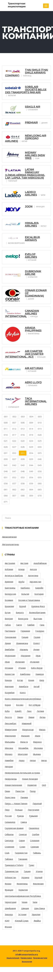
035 (40, 453)
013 (23, 428)
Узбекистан (10, 877)
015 (40, 428)
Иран (7, 661)
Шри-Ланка (39, 908)
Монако (8, 754)
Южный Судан (21, 920)
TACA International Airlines (36, 401)
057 (14, 483)
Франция (9, 890)
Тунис (31, 865)
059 (31, 483)
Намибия (9, 760)
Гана (42, 624)
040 (40, 459)
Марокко (37, 742)
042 (14, 465)
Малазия (25, 735)
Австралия (10, 563)
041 (6, 465)
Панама (24, 797)
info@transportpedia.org (26, 954)
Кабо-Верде (37, 668)
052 (14, 477)
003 (23, 416)
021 (6, 440)
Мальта (24, 742)
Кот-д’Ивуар (34, 705)
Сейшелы (9, 834)
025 (40, 440)
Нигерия (9, 766)
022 (14, 440)
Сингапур (9, 840)
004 (31, 416)
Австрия (24, 563)
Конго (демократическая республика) (23, 698)
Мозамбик (23, 748)
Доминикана (22, 643)
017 (14, 434)
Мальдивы (10, 742)
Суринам (35, 846)
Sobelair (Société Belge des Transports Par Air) (25, 89)
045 (40, 465)
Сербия (35, 834)
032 (14, 453)
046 (6, 471)
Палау (33, 791)
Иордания (25, 655)
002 (14, 416)
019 (31, 434)
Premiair (31, 122)
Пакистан (19, 791)
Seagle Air (32, 106)
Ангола (33, 569)
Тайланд (9, 859)
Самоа (24, 822)
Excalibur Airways (32, 239)
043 (23, 465)
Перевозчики (26, 958)
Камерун (40, 674)
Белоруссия (10, 594)
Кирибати (23, 686)
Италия (22, 668)
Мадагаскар (28, 729)
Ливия (31, 717)
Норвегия (31, 785)
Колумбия (9, 692)
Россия (8, 816)
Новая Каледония (13, 785)
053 (23, 477)
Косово (19, 705)
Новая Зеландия (30, 779)
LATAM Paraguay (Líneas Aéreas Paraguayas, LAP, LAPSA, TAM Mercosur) (25, 173)
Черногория (10, 902)
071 (6, 501)
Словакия (34, 840)
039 (31, 459)
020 (40, 434)
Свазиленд (34, 828)
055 (40, 477)
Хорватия (23, 890)
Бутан (7, 612)
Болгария (39, 594)
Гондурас (39, 631)
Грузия (37, 637)
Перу (7, 809)
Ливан (20, 717)
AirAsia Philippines (33, 329)
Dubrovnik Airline (33, 273)
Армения (9, 581)
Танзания (22, 859)
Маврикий (26, 723)
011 (6, 428)
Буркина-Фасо (38, 606)
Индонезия (10, 655)
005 (40, 416)
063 (23, 489)
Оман (7, 791)
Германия (25, 631)
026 (6, 446)
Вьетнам (37, 618)
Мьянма (37, 754)
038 (23, 459)
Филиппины (22, 883)
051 (6, 477)
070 (40, 495)
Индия (36, 649)
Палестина (10, 797)
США (7, 853)
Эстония (22, 914)
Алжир (21, 569)
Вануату (20, 612)
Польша (18, 809)
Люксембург (10, 723)
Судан (22, 846)
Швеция (25, 908)
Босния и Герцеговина (29, 600)
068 (23, 495)
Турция (27, 871)
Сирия (22, 840)
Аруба (21, 581)
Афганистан (35, 581)
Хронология (27, 961)
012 (14, 428)
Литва (42, 717)
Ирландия (20, 661)
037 (14, 459)
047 (14, 471)
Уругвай (38, 877)
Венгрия (9, 618)
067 (14, 495)
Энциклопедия (13, 958)
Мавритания (11, 729)
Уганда (39, 871)
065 (40, 489)
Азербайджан (40, 563)
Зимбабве (9, 649)
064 (31, 489)
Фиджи (8, 883)
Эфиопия (36, 914)
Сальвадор (10, 822)
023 (23, 440)
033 (23, 453)
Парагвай (37, 803)
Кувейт (18, 711)
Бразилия (9, 606)
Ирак (38, 655)
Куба (7, 711)
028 (23, 446)
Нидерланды (11, 779)
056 (6, 483)
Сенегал (23, 834)
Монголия (23, 754)
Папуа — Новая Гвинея (16, 803)
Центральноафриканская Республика (23, 896)
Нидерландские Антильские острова (22, 772)
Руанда (20, 816)
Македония (10, 735)
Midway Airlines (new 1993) (35, 155)
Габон (8, 624)
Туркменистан (11, 871)
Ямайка (37, 920)
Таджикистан (21, 853)
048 (23, 471)
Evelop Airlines (31, 256)
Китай (36, 686)
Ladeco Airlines (31, 193)
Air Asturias (34, 368)
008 (23, 422)
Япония (8, 926)
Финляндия (38, 883)
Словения (9, 846)
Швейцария (10, 908)
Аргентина (33, 575)
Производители (40, 958)
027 (14, 446)
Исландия (34, 661)
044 (31, 465)
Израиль (24, 649)
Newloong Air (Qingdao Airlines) (25, 138)
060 (40, 483)
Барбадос (25, 588)
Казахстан (10, 674)
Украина (25, 877)
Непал (33, 760)
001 (6, 416)
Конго (23, 692)
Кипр (41, 680)
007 (14, 422)
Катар (20, 680)
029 (31, 446)
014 (31, 428)
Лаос (29, 711)
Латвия (40, 711)
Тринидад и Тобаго (14, 865)
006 (6, 422)
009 (31, 422)
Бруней (22, 606)
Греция (24, 637)
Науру (21, 760)
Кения (31, 680)
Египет (36, 643)
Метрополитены (10, 544)
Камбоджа (25, 674)
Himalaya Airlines (31, 224)
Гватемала (10, 631)
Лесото (8, 717)
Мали (37, 735)
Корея (8, 705)
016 (6, 434)
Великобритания (37, 612)
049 (31, 471)
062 (14, 489)
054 (31, 477)
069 (31, 495)
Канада (8, 680)
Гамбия (30, 624)
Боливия (9, 600)
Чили (35, 902)
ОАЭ (44, 785)
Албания (9, 569)
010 (40, 422)
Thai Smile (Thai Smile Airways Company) (26, 72)
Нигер (44, 760)
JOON (28, 206)
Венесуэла (23, 618)
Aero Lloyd (33, 382)
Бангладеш (10, 588)
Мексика (9, 748)
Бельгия (25, 594)
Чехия (24, 902)
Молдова (38, 748)
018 (23, 434)
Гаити (19, 624)
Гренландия (10, 637)
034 (31, 453)
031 (6, 453)
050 (40, 471)
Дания (8, 643)
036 (6, 459)
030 (40, 446)
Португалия (33, 809)
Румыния (33, 816)
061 (6, 489)
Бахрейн (39, 588)
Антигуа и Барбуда (14, 575)
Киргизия (9, 686)
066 (6, 495)
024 (31, 440)
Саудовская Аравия (14, 828)
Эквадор (9, 914)
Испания (9, 668)
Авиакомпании (9, 536)
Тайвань (37, 853)
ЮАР (7, 920)
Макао (42, 729)
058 (23, 483)
